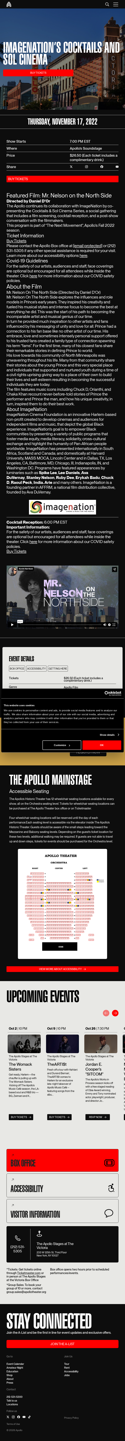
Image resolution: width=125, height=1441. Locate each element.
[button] (115, 4)
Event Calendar (15, 1364)
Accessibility (71, 1371)
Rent (67, 1367)
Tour (66, 1364)
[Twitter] (8, 1417)
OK (102, 745)
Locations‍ (12, 1404)
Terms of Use (13, 1424)
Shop (10, 1375)
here (83, 255)
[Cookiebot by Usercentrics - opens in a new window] (107, 693)
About (10, 1379)
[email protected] (87, 245)
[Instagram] (13, 1417)
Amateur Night (15, 1367)
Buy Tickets (16, 240)
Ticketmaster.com (29, 1273)
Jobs (67, 1375)
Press (10, 1382)
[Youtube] (24, 1417)
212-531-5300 (14, 1396)
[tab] (62, 1160)
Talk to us (12, 1400)
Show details (107, 734)
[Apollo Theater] (9, 4)
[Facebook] (18, 1417)
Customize (60, 745)
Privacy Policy (71, 1418)
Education (12, 1371)
